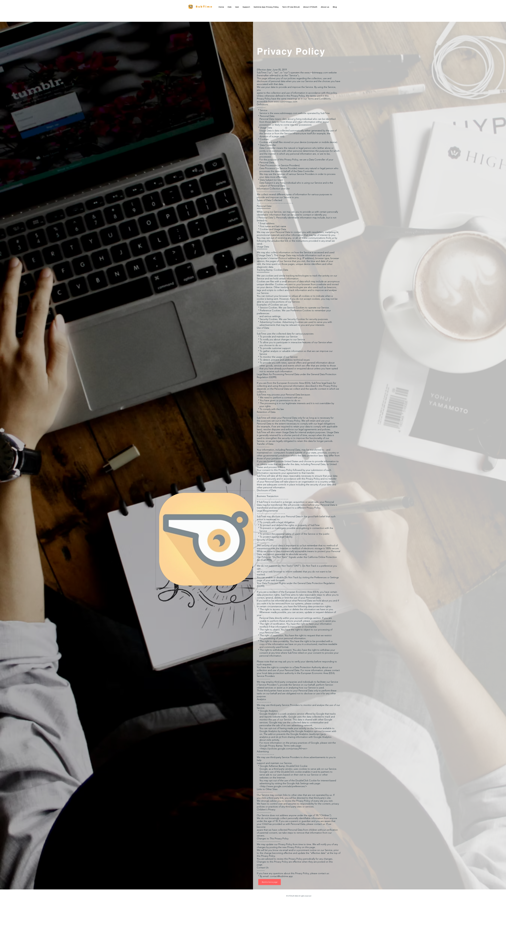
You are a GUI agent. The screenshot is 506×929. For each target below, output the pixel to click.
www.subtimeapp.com (316, 72)
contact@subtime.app (281, 876)
